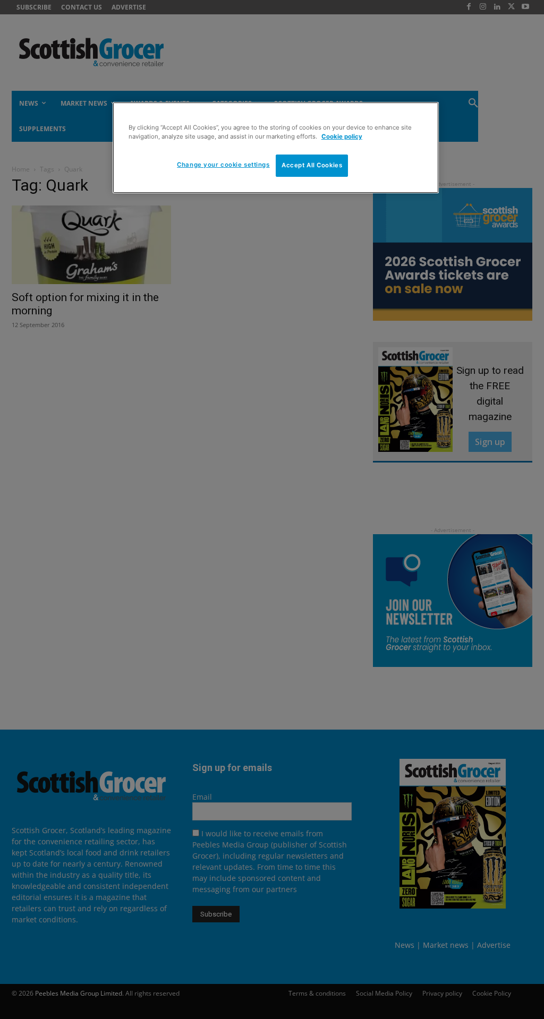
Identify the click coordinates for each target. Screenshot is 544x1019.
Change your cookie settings (223, 164)
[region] (276, 147)
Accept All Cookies (312, 165)
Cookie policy (341, 136)
